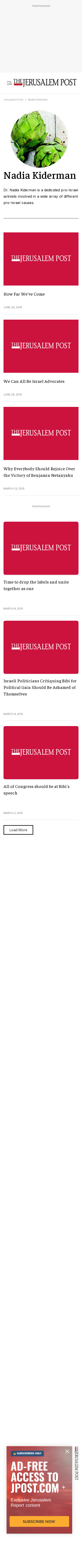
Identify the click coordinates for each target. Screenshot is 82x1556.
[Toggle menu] (9, 83)
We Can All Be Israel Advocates (34, 381)
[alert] (39, 1505)
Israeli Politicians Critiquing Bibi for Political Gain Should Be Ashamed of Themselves (40, 687)
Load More (18, 830)
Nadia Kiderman (37, 99)
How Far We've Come (24, 293)
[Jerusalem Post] (45, 83)
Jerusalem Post (13, 99)
